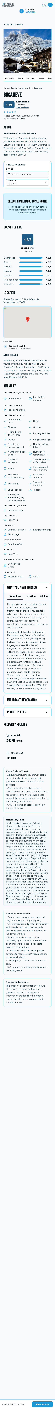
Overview (9, 78)
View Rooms (42, 1404)
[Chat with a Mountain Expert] (50, 5)
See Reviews (22, 107)
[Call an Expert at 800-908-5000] (44, 5)
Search (14, 88)
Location (31, 596)
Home (6, 88)
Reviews (30, 79)
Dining (44, 596)
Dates (9, 169)
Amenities (15, 596)
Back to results (15, 24)
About (20, 79)
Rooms (41, 79)
